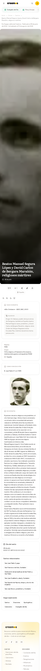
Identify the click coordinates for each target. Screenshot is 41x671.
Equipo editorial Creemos (12, 24)
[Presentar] (14, 298)
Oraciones (16, 602)
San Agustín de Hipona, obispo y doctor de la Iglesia (19, 583)
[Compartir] (22, 288)
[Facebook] (11, 642)
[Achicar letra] (3, 298)
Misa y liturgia (29, 10)
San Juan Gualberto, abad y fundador (17, 578)
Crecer (10, 15)
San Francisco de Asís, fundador (15, 567)
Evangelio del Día (12, 10)
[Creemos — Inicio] (11, 627)
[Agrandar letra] (7, 298)
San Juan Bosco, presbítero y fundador (18, 589)
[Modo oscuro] (10, 298)
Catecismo (8, 607)
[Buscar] (32, 3)
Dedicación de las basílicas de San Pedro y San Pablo (19, 573)
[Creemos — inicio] (13, 3)
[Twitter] (6, 642)
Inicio (3, 15)
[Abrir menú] (4, 3)
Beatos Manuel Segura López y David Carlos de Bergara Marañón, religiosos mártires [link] (20, 19)
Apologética (28, 602)
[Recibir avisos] (32, 288)
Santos (17, 15)
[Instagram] (16, 642)
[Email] (21, 642)
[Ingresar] (37, 3)
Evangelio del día (21, 607)
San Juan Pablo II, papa (12, 563)
